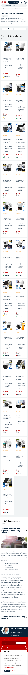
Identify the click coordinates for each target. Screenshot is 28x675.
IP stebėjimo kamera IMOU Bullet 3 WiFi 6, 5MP (20, 338)
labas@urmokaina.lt (17, 632)
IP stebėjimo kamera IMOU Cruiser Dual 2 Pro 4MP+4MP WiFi (20, 100)
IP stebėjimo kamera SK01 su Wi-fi (7, 456)
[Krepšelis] (25, 2)
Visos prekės (14, 2)
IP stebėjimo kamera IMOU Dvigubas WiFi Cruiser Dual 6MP (7, 180)
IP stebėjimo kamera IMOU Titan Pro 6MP (20, 219)
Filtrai (6, 29)
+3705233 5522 (16, 631)
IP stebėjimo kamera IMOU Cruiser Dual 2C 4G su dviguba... (7, 257)
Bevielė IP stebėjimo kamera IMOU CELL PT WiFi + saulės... (7, 496)
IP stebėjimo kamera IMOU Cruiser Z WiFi (7, 100)
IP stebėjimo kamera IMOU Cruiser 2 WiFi (7, 219)
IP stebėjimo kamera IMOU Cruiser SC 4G (20, 59)
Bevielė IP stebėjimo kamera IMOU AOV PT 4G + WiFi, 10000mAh (20, 141)
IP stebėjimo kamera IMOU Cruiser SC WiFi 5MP (20, 298)
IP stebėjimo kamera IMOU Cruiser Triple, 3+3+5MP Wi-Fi (7, 141)
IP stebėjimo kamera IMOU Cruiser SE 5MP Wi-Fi (7, 378)
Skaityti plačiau (22, 23)
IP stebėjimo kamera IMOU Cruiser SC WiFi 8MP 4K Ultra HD (7, 338)
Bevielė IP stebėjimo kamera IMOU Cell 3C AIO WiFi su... (7, 60)
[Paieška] (25, 5)
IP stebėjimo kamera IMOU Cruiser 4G (20, 416)
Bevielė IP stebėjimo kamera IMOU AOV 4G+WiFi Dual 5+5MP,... (20, 257)
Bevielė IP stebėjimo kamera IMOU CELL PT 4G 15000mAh (20, 456)
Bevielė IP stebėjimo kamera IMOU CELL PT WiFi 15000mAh (7, 417)
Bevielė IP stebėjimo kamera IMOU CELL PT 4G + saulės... (20, 378)
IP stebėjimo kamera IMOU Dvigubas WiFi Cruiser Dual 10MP (20, 180)
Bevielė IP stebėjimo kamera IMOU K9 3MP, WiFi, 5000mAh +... (7, 298)
